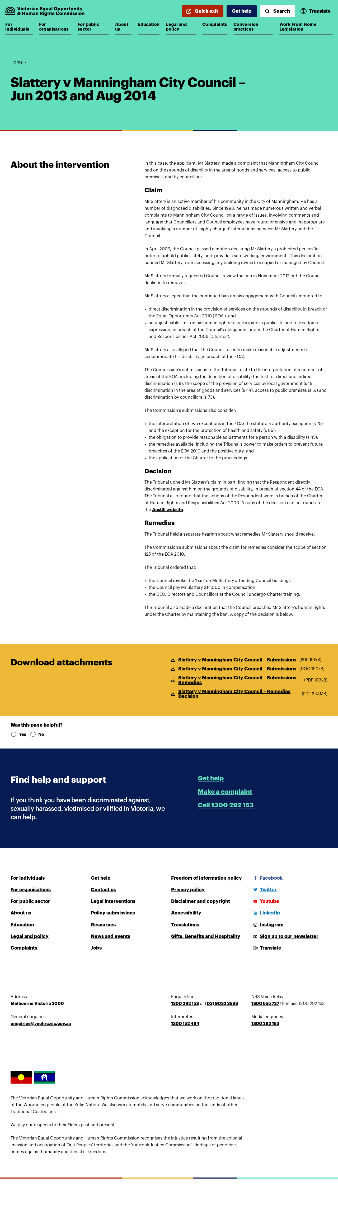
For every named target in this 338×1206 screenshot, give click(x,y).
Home (17, 62)
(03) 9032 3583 (221, 1004)
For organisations (55, 26)
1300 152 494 (185, 1024)
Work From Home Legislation (298, 26)
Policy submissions (113, 913)
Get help (242, 11)
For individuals (19, 26)
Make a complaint (225, 792)
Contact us (103, 889)
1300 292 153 (185, 1004)
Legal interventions (113, 901)
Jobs (96, 948)
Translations (185, 924)
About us (123, 26)
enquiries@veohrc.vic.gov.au (41, 1024)
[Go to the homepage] (44, 11)
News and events (110, 936)
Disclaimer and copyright (200, 901)
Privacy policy (188, 889)
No (41, 734)
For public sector (93, 26)
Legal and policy (181, 26)
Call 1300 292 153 (226, 805)
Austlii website (167, 510)
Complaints (214, 24)
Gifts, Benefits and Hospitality (205, 936)
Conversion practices (249, 26)
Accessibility (186, 913)
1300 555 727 (265, 1004)
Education (149, 24)
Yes (22, 734)
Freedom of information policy (206, 878)
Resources (103, 924)
